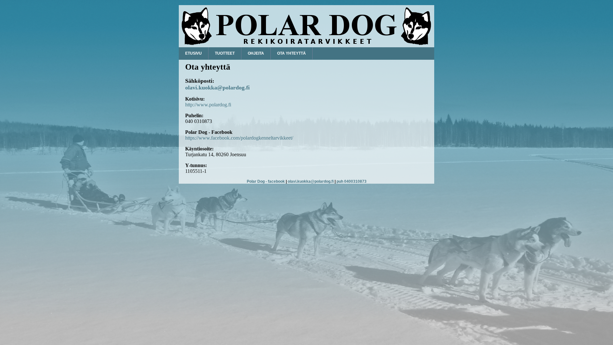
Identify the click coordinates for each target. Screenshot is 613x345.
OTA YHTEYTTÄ (291, 53)
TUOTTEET (225, 53)
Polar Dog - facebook (266, 181)
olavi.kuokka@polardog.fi (217, 87)
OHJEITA (256, 53)
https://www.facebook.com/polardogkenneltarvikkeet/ (239, 138)
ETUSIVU (193, 53)
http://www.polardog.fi (208, 104)
